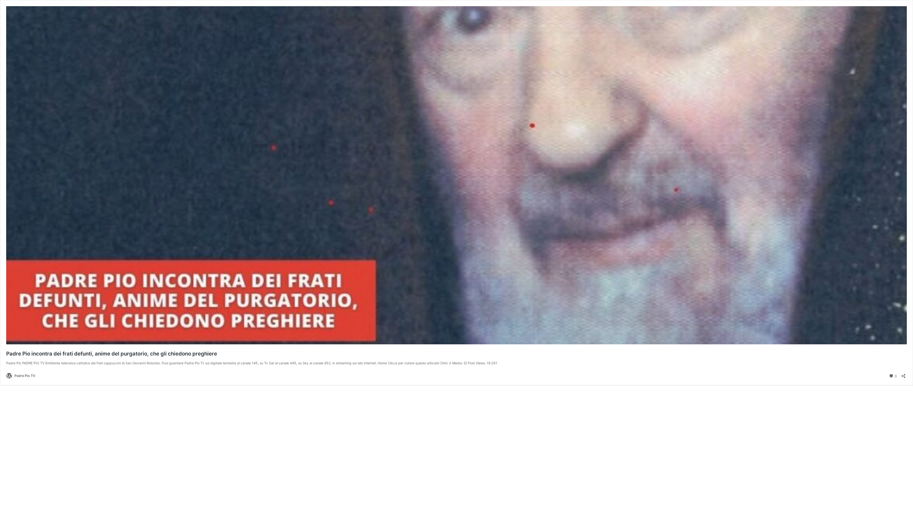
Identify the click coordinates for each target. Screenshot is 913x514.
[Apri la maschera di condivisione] (903, 374)
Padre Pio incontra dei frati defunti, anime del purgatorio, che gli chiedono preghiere (111, 354)
